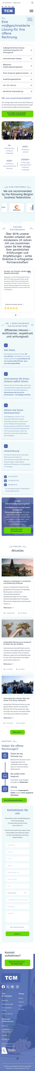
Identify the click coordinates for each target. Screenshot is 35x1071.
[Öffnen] (31, 11)
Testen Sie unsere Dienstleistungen (17, 530)
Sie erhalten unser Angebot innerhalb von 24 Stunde (16, 114)
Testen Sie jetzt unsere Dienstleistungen (17, 963)
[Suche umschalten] (32, 2)
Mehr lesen (17, 732)
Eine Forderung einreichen (13, 800)
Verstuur (16, 934)
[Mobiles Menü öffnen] (17, 1058)
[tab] (15, 315)
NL (2, 6)
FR (6, 6)
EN (9, 6)
